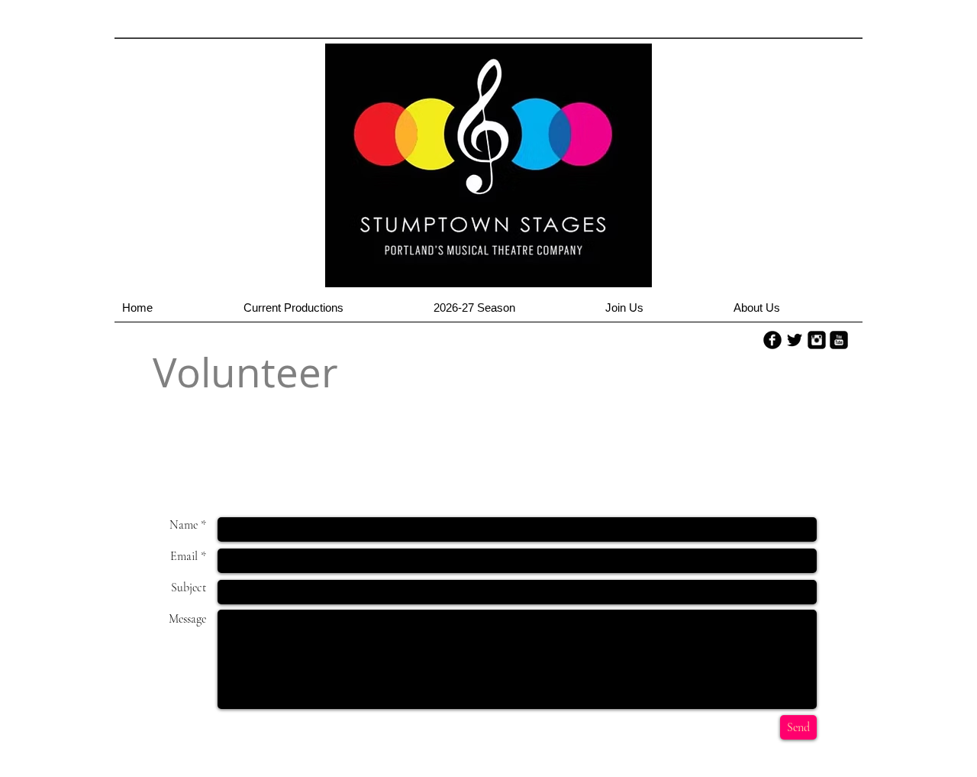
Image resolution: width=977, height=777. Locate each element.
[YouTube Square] (839, 340)
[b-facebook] (772, 340)
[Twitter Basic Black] (794, 340)
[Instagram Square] (817, 340)
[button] (331, 312)
